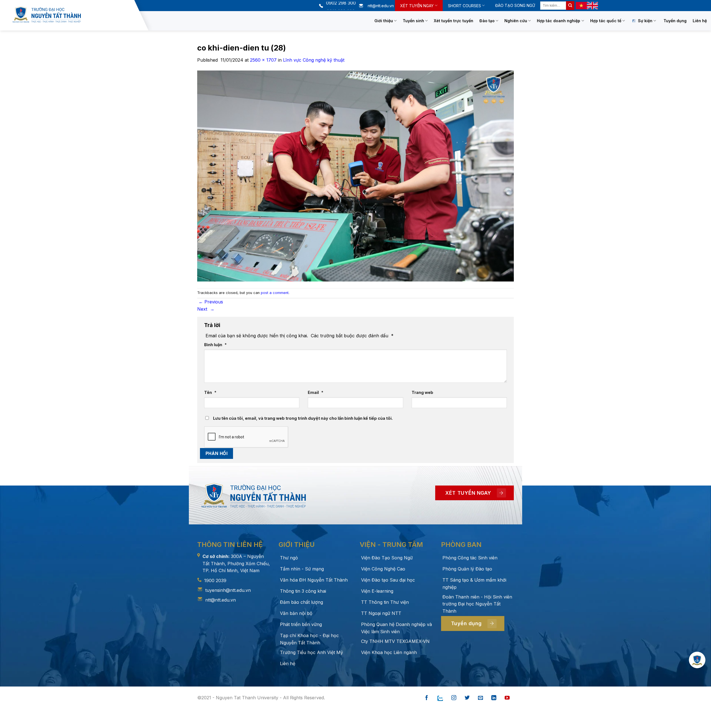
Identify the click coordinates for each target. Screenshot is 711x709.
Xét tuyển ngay (417, 5)
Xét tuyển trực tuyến (453, 20)
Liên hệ (700, 20)
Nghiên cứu (515, 20)
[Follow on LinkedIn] (493, 698)
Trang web (422, 392)
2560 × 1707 (263, 60)
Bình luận (215, 344)
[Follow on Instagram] (453, 698)
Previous (211, 302)
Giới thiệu (383, 20)
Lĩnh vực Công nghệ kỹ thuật (313, 60)
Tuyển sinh (413, 20)
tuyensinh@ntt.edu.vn (228, 590)
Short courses (464, 5)
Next (205, 309)
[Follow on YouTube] (507, 698)
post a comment (275, 293)
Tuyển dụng (675, 20)
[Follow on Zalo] (440, 698)
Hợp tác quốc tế (605, 20)
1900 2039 (215, 580)
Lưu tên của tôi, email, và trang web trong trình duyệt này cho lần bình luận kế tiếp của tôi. (303, 418)
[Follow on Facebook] (426, 698)
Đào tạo (487, 20)
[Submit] (570, 5)
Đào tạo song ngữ (515, 5)
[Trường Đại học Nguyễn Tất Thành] (71, 14)
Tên (210, 392)
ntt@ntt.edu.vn (220, 600)
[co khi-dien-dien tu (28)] (355, 175)
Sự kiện (645, 20)
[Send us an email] (480, 698)
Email (315, 392)
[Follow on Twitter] (467, 698)
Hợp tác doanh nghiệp (558, 20)
